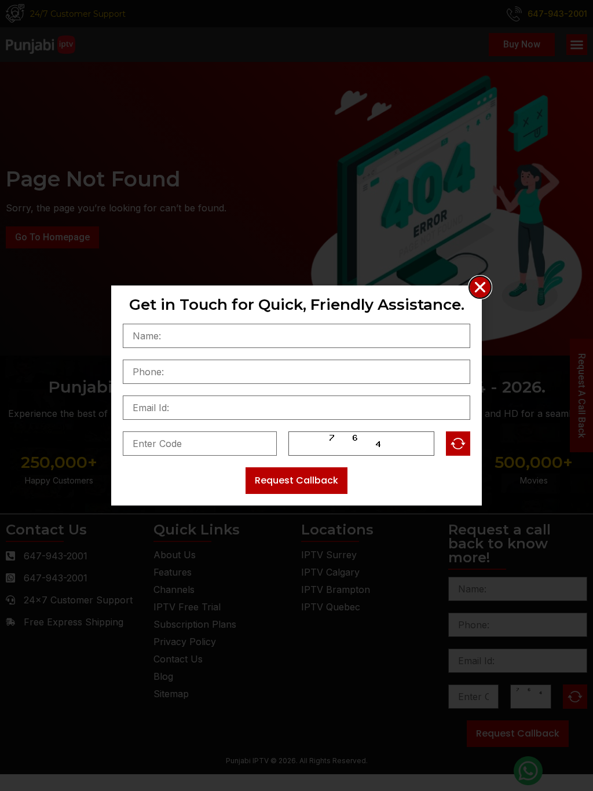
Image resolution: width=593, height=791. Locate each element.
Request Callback (296, 480)
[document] (296, 395)
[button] (480, 287)
